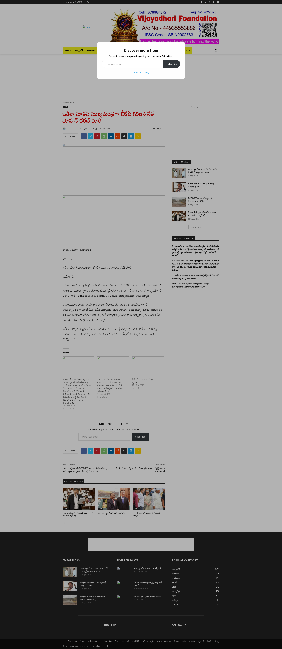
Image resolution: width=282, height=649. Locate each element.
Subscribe (172, 63)
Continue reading (141, 72)
